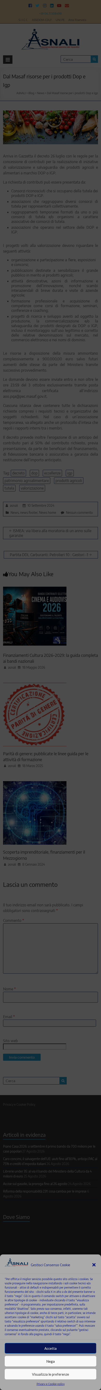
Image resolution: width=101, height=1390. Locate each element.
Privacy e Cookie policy (51, 1384)
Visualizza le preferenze (50, 1374)
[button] (94, 1264)
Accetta (50, 1348)
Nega (50, 1361)
